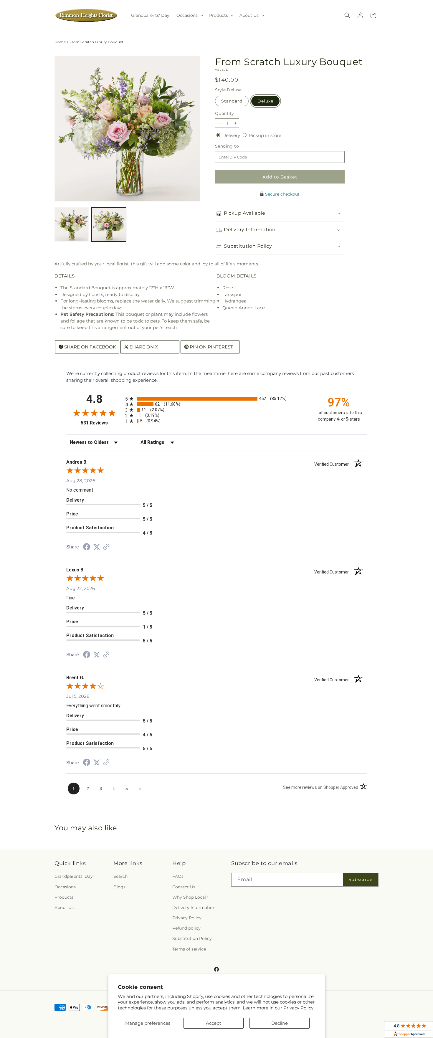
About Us (64, 907)
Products (63, 897)
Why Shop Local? (190, 897)
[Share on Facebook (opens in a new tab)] (86, 547)
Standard (231, 101)
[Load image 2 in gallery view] (109, 224)
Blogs (119, 887)
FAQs (178, 876)
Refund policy (186, 928)
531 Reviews (101, 423)
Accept (213, 1023)
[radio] (216, 399)
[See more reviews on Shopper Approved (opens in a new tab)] (106, 547)
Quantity (224, 113)
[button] (189, 15)
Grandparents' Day (73, 876)
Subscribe (360, 879)
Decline (279, 1023)
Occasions (65, 887)
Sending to (236, 146)
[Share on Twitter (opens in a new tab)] (96, 547)
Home (60, 42)
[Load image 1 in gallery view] (71, 224)
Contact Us (183, 887)
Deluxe (265, 101)
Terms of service (189, 949)
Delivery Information (193, 907)
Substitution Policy (192, 938)
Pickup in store (265, 135)
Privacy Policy (298, 1008)
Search (120, 876)
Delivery (231, 135)
